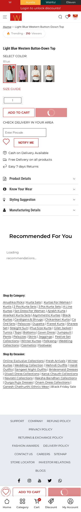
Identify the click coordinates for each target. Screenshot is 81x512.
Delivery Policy (56, 445)
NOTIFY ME (26, 142)
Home (7, 26)
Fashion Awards (25, 445)
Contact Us (23, 454)
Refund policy (59, 421)
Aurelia (30, 2)
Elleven (71, 2)
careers (43, 454)
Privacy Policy (40, 429)
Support (17, 421)
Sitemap (60, 454)
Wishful (51, 2)
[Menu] (5, 17)
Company (35, 421)
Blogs (40, 470)
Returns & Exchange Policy (40, 437)
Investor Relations (54, 462)
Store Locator (23, 462)
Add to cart (19, 112)
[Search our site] (60, 17)
